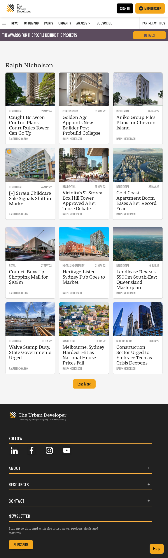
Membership (152, 8)
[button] (80, 468)
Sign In (125, 8)
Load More (84, 384)
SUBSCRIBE (21, 544)
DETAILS (149, 35)
